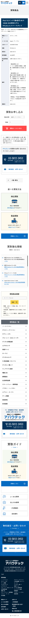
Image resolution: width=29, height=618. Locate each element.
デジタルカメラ (4, 584)
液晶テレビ (16, 586)
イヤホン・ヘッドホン (19, 592)
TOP (2, 574)
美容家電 (16, 593)
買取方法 (14, 608)
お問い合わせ (4, 609)
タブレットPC (4, 581)
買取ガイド (4, 599)
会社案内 (3, 606)
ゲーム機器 (3, 583)
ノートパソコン (4, 579)
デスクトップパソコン (19, 579)
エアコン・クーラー (5, 593)
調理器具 (16, 590)
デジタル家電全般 (18, 587)
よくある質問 (4, 602)
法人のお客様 (4, 604)
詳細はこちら (14, 484)
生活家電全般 (4, 589)
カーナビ (16, 583)
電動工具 (3, 590)
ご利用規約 (15, 602)
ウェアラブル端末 (18, 589)
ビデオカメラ (4, 586)
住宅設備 (3, 595)
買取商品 (3, 577)
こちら (6, 261)
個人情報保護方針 (17, 611)
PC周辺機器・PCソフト (19, 581)
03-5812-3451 (10, 569)
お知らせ (14, 599)
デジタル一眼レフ (18, 584)
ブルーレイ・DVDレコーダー (7, 587)
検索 (13, 302)
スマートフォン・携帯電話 (7, 592)
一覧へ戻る (14, 180)
